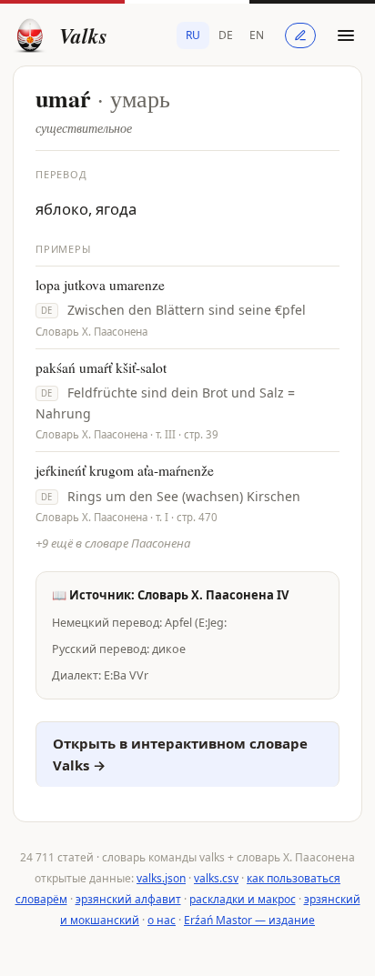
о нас (161, 920)
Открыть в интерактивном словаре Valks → (180, 754)
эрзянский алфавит (128, 899)
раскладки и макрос (242, 899)
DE (225, 35)
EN (256, 35)
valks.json (161, 878)
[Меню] (345, 35)
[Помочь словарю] (300, 35)
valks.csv (216, 878)
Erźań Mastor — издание (249, 920)
